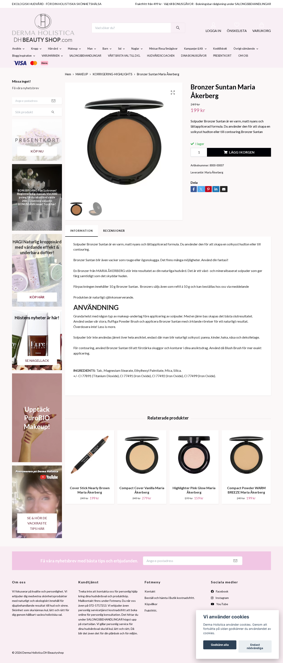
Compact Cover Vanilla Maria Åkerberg (141, 500)
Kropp (34, 58)
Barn (105, 58)
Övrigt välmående (244, 58)
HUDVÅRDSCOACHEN (160, 65)
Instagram (222, 607)
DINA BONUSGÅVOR (194, 65)
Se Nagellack (37, 370)
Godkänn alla (220, 645)
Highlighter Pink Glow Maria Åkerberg (194, 500)
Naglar (135, 58)
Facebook (221, 601)
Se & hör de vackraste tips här (37, 533)
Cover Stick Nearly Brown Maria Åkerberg (90, 500)
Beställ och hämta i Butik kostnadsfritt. (170, 607)
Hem (68, 84)
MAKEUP (82, 84)
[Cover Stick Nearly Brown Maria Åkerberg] (89, 466)
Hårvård (53, 58)
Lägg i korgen (241, 162)
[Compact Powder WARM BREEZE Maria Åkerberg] (246, 466)
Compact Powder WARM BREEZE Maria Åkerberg (246, 500)
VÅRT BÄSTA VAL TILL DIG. (124, 65)
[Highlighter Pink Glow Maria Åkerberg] (194, 466)
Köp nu (37, 161)
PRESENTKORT (222, 65)
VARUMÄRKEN (50, 65)
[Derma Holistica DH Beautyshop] (54, 33)
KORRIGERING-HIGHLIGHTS (112, 84)
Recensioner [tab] (114, 240)
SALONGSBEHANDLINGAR (85, 65)
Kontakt (150, 601)
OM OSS (243, 65)
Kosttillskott (220, 58)
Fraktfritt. (151, 620)
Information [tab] (81, 240)
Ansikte (16, 58)
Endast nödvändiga (255, 646)
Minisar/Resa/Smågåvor (163, 58)
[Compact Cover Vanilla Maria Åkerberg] (141, 466)
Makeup (72, 58)
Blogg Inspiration (22, 65)
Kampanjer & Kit (193, 58)
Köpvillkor (151, 613)
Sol (119, 58)
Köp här (37, 307)
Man (90, 58)
